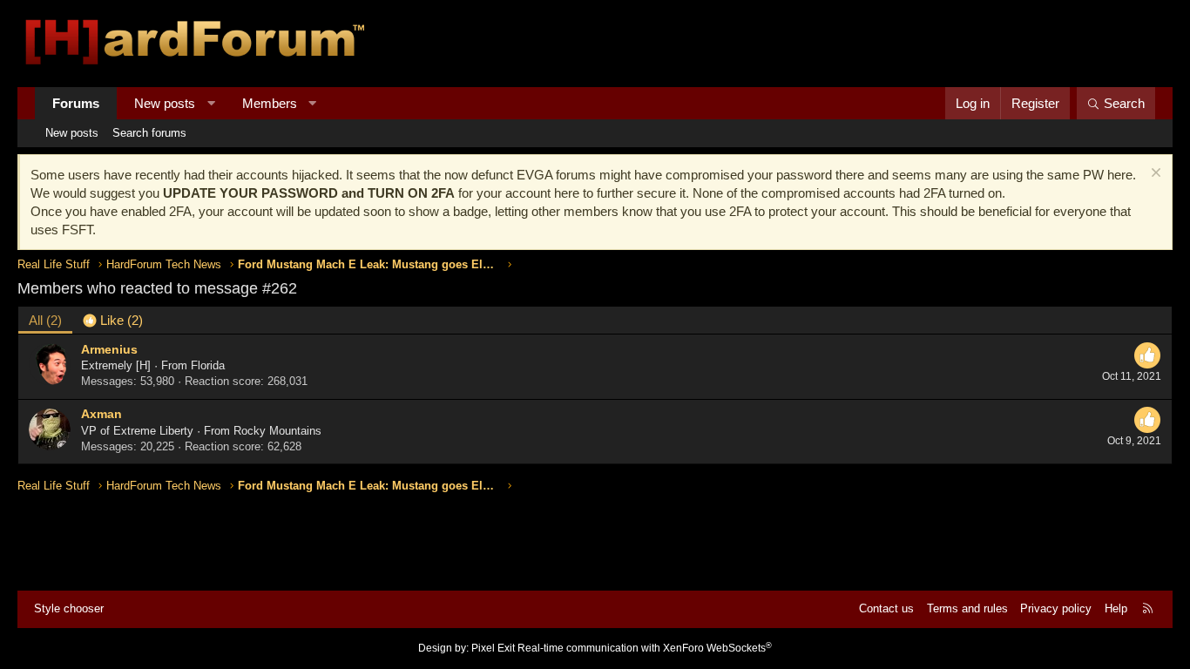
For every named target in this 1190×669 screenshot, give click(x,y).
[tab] (112, 320)
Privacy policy (1056, 608)
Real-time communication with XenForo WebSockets (644, 648)
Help (1116, 608)
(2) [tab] (45, 320)
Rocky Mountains (277, 430)
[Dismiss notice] (1153, 175)
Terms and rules (967, 608)
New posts (164, 103)
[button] (211, 103)
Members (269, 103)
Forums (75, 103)
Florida (208, 365)
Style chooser (69, 608)
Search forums (149, 132)
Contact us (886, 608)
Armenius (109, 349)
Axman (101, 414)
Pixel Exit (493, 648)
